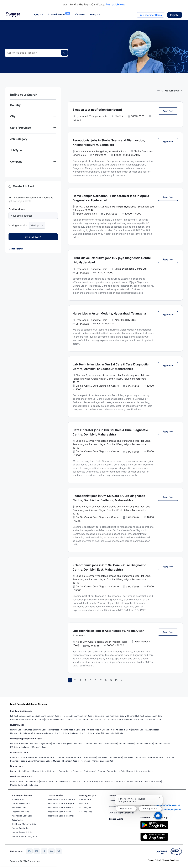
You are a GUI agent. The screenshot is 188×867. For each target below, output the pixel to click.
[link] (13, 14)
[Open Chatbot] (158, 815)
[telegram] (44, 851)
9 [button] (111, 680)
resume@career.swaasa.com (167, 805)
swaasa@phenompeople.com (168, 809)
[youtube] (36, 851)
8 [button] (106, 680)
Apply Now (170, 111)
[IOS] (154, 836)
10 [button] (116, 680)
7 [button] (100, 680)
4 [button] (85, 680)
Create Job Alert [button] (33, 237)
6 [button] (95, 680)
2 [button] (75, 680)
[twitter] (59, 851)
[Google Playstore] (154, 824)
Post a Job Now (115, 4)
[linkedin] (51, 851)
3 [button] (80, 680)
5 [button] (90, 680)
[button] (174, 15)
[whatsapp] (29, 851)
